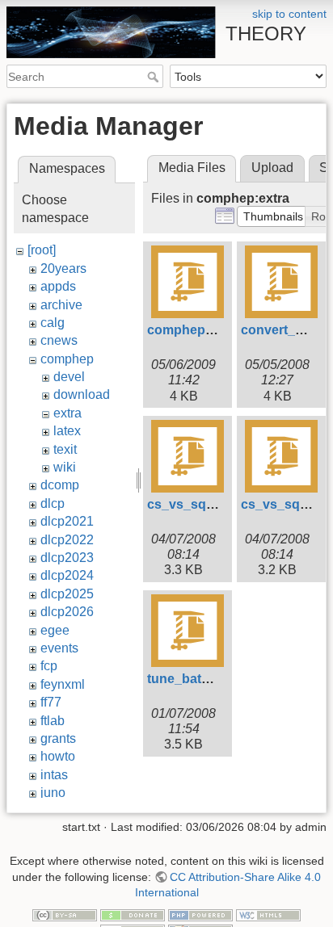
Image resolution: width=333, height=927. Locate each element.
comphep (67, 359)
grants (58, 738)
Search (154, 76)
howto (57, 756)
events (59, 648)
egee (55, 630)
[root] (41, 250)
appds (58, 286)
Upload (272, 167)
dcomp (59, 485)
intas (54, 775)
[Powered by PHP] (200, 914)
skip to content (289, 13)
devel (69, 377)
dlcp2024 (67, 575)
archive (61, 305)
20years (63, 268)
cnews (59, 340)
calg (52, 322)
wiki (64, 467)
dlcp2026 (67, 612)
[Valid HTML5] (268, 914)
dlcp (52, 503)
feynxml (62, 684)
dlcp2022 (67, 540)
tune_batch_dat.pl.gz (211, 679)
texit (65, 449)
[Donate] (132, 914)
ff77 (50, 702)
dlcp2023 (67, 557)
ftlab (52, 721)
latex (67, 431)
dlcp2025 (67, 594)
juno (52, 792)
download (81, 394)
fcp (48, 666)
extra (67, 413)
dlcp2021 (67, 521)
